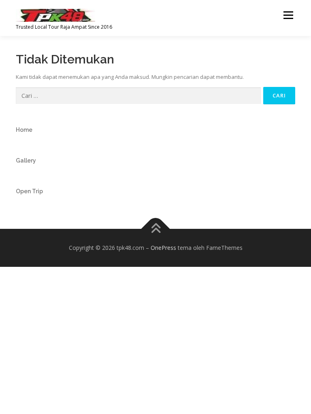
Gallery (26, 160)
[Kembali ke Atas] (155, 229)
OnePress (163, 247)
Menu (288, 15)
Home (24, 130)
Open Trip (29, 191)
